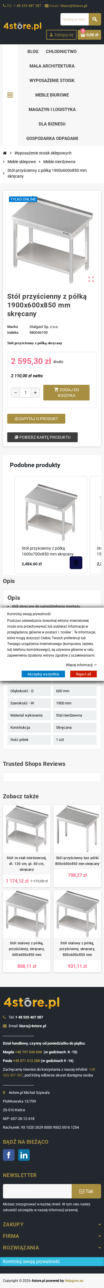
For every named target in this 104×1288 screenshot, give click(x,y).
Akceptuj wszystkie (43, 674)
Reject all (83, 674)
